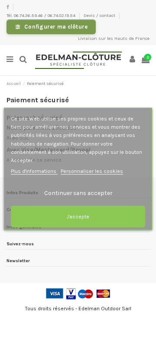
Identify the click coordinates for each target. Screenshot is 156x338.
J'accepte (78, 217)
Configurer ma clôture (56, 26)
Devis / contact (100, 15)
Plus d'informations (34, 171)
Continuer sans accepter (78, 192)
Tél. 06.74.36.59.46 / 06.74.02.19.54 (41, 15)
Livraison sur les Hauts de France (114, 38)
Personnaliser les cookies (92, 171)
